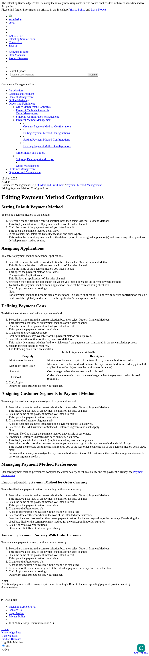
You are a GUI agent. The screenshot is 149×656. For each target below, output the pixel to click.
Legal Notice (98, 9)
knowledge (15, 19)
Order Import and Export (30, 152)
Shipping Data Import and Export (35, 159)
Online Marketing (19, 100)
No (7, 649)
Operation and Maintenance (25, 172)
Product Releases (18, 58)
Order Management (27, 113)
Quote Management (27, 165)
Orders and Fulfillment (22, 103)
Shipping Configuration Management (37, 116)
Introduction (16, 90)
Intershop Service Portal (22, 39)
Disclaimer (11, 599)
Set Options (141, 652)
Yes (7, 645)
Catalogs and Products (21, 93)
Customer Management (22, 169)
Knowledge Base (19, 51)
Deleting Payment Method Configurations (47, 146)
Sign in (13, 45)
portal (12, 22)
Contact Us (15, 42)
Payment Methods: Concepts (32, 110)
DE (16, 35)
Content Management (21, 97)
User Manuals (17, 55)
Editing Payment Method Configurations (46, 133)
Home (5, 629)
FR (21, 35)
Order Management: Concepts (33, 106)
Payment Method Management (33, 119)
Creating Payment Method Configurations (47, 126)
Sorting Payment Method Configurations (46, 139)
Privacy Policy (77, 9)
